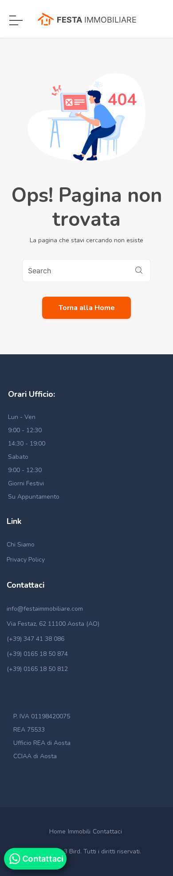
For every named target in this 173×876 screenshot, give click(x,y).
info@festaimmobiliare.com (45, 609)
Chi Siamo (21, 544)
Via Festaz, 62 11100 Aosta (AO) (53, 624)
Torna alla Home (87, 308)
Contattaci (107, 831)
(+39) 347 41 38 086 (35, 639)
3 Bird (72, 851)
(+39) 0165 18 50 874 (37, 654)
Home (57, 831)
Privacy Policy (26, 559)
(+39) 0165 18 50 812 (37, 669)
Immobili (79, 831)
